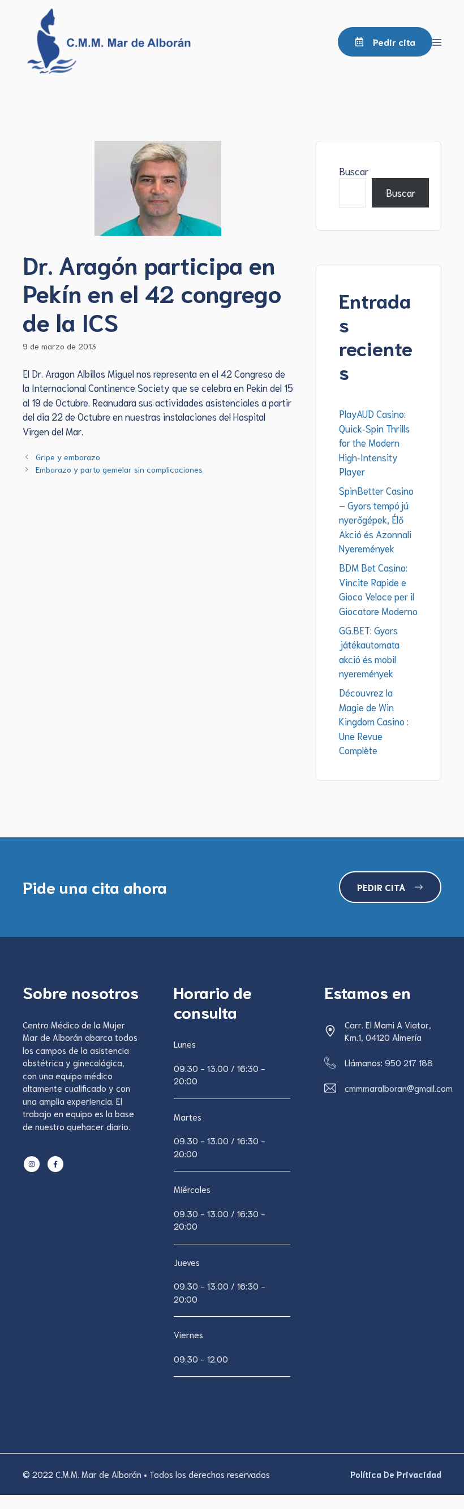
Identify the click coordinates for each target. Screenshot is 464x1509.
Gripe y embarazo (68, 456)
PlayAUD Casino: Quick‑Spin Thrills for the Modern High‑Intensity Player (374, 442)
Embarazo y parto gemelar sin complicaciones (119, 469)
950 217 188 (409, 1062)
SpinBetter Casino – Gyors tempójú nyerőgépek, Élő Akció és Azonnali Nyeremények (376, 519)
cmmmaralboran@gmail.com (399, 1087)
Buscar (353, 171)
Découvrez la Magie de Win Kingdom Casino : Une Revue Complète (374, 721)
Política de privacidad (395, 1474)
